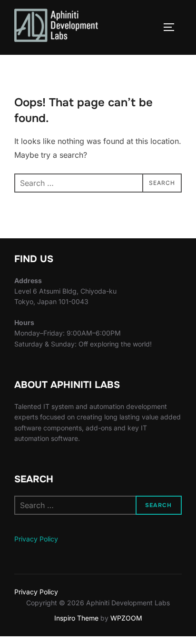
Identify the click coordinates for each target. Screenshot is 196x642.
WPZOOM (126, 618)
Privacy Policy (36, 539)
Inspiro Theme (76, 618)
